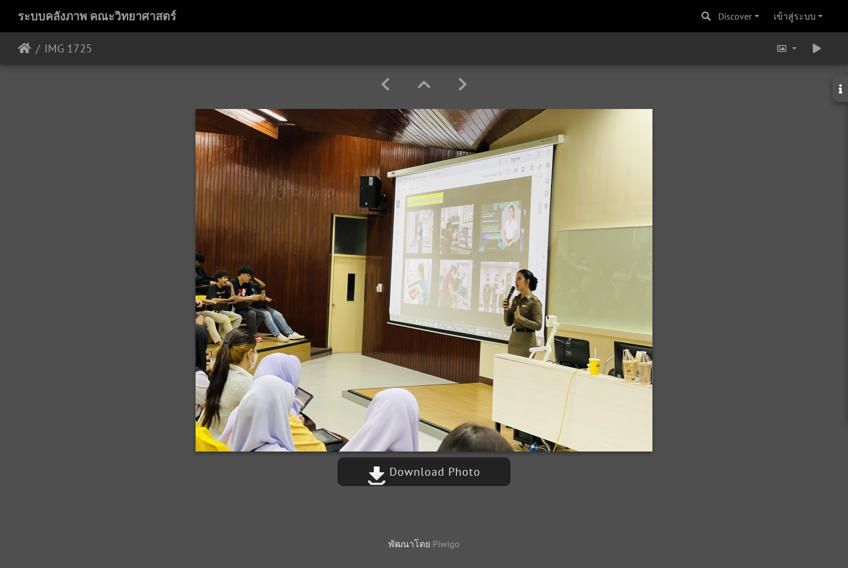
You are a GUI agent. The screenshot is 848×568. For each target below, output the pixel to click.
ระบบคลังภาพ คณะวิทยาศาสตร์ (97, 16)
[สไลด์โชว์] (817, 48)
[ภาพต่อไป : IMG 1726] (462, 84)
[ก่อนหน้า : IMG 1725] (385, 84)
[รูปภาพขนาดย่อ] (424, 84)
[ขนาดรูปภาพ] (786, 48)
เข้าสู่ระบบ (795, 16)
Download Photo (433, 471)
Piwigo (446, 544)
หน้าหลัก (24, 48)
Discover (735, 16)
